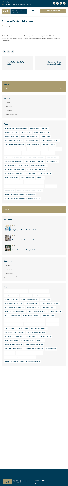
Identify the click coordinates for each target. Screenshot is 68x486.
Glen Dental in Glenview (36, 157)
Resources (9, 106)
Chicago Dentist (26, 132)
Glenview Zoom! (30, 173)
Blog (7, 103)
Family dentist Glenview (30, 153)
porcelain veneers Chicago (13, 182)
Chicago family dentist (41, 132)
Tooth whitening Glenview (34, 186)
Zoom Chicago (9, 190)
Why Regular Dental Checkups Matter (24, 230)
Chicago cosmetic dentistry (39, 128)
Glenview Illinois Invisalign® (14, 169)
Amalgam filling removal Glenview (16, 128)
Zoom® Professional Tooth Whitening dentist (20, 194)
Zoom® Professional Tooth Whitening (29, 190)
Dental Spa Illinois (48, 145)
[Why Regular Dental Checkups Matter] (8, 228)
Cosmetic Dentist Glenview (13, 140)
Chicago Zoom (45, 136)
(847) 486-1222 (9, 2)
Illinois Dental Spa (45, 173)
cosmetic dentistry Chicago (50, 140)
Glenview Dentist (52, 161)
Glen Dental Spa (52, 157)
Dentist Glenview (55, 149)
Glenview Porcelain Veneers (36, 169)
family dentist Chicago (12, 153)
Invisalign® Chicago (27, 178)
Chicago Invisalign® (11, 136)
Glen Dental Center (48, 153)
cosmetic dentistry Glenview (14, 145)
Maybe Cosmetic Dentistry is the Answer (25, 250)
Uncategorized (10, 114)
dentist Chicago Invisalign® (37, 149)
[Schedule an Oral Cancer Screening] (8, 238)
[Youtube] (61, 3)
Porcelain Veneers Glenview (34, 182)
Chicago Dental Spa (11, 132)
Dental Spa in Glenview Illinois (15, 149)
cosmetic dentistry (32, 140)
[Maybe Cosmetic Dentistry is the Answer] (8, 248)
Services (8, 110)
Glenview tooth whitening (13, 173)
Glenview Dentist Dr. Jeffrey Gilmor (16, 165)
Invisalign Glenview (11, 178)
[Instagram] (57, 3)
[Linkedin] (64, 3)
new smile (40, 178)
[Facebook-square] (54, 3)
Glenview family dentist (38, 165)
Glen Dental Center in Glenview (15, 157)
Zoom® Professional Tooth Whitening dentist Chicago (22, 198)
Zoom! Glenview (51, 186)
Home (36, 484)
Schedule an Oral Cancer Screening (23, 240)
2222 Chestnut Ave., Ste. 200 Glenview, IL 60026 (18, 4)
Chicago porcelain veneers (29, 136)
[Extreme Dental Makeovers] (4, 51)
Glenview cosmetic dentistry (35, 161)
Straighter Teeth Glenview (13, 186)
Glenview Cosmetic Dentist (13, 161)
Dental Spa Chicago (33, 145)
